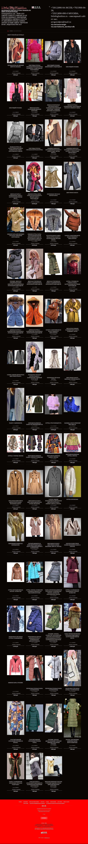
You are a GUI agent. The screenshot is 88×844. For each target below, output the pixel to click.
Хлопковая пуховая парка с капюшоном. (34, 689)
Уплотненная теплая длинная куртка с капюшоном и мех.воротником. (34, 639)
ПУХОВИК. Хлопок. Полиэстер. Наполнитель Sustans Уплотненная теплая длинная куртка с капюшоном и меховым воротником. (53, 637)
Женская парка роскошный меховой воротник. (34, 109)
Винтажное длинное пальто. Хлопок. (53, 456)
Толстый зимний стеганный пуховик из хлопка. (15, 741)
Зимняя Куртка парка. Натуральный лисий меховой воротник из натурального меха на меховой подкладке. (34, 237)
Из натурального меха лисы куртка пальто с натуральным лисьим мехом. (53, 238)
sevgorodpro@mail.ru (61, 22)
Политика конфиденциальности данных (37, 803)
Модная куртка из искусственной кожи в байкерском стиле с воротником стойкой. (15, 149)
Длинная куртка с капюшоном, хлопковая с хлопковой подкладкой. (15, 331)
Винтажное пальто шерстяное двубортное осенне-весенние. (34, 502)
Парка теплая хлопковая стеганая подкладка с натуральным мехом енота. (72, 636)
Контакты (42, 801)
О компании (25, 801)
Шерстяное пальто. (72, 192)
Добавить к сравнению (16, 73)
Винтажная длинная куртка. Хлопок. (72, 455)
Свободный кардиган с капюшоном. (15, 544)
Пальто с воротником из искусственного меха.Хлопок (72, 237)
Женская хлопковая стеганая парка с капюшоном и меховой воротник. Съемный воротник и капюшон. (53, 107)
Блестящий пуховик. (72, 66)
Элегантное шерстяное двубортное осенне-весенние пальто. (15, 502)
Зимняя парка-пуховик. (15, 682)
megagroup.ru (47, 837)
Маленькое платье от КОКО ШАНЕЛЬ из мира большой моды (16, 11)
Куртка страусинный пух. (53, 423)
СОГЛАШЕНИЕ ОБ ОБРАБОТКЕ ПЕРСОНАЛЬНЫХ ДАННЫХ (55, 803)
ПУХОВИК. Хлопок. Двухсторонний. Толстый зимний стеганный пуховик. (53, 742)
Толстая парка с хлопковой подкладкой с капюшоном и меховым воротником (34, 784)
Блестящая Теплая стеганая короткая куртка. (34, 149)
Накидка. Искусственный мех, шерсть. (72, 423)
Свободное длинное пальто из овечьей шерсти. (34, 423)
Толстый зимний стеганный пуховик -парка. (34, 741)
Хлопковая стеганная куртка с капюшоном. (16, 637)
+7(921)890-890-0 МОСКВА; (65, 13)
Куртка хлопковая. (72, 499)
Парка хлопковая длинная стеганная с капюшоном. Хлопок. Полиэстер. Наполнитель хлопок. (53, 592)
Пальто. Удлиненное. (15, 423)
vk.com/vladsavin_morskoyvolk (63, 27)
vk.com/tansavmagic (58, 24)
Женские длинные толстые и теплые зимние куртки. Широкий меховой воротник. (53, 784)
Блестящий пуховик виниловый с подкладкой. (53, 66)
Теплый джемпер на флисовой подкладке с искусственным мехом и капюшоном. (34, 546)
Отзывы (47, 801)
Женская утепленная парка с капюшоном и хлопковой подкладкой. (34, 283)
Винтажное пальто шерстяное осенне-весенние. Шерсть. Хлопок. (53, 545)
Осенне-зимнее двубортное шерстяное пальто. (15, 375)
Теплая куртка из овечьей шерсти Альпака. (16, 66)
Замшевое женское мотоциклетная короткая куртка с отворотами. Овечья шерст (72, 150)
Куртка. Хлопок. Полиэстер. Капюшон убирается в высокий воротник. (34, 591)
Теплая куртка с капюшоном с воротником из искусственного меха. (72, 106)
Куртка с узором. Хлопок (15, 456)
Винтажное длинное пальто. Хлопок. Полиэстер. (34, 456)
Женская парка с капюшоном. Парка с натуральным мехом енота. (15, 196)
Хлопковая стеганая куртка (53, 378)
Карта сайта (60, 801)
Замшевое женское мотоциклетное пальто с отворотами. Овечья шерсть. (53, 150)
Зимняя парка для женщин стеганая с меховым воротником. (15, 235)
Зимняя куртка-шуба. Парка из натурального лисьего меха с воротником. (34, 196)
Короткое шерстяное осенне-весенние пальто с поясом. (72, 545)
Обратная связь (53, 801)
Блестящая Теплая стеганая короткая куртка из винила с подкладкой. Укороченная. (34, 67)
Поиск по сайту (66, 801)
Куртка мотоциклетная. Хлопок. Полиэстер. (15, 590)
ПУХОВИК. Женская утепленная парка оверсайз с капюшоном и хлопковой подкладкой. (16, 283)
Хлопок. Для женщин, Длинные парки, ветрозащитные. (72, 741)
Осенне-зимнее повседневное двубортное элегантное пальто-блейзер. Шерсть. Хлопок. (53, 501)
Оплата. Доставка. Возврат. (34, 801)
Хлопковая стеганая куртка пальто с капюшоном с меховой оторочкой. (34, 377)
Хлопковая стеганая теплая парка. (53, 194)
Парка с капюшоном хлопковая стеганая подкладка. (15, 783)
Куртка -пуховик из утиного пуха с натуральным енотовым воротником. (72, 283)
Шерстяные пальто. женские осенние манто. (72, 378)
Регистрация (25, 803)
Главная (11, 30)
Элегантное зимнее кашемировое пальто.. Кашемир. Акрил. (72, 330)
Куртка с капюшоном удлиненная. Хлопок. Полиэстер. (72, 591)
